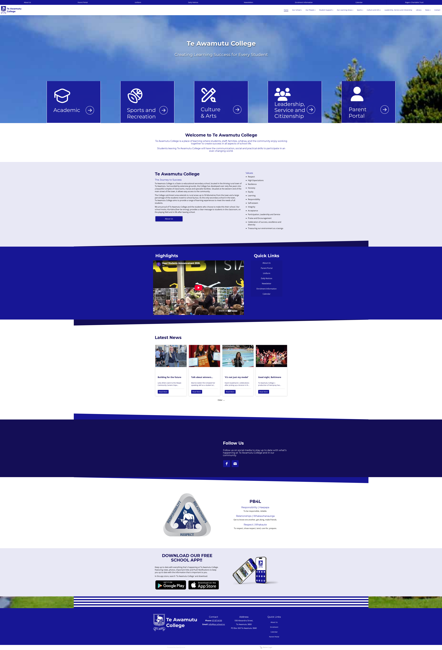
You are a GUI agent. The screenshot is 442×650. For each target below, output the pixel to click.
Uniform (138, 2)
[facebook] (226, 463)
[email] (235, 463)
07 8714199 (217, 620)
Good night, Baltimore (269, 377)
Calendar (359, 2)
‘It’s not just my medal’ (236, 377)
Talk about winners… (202, 377)
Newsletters (248, 2)
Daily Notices (193, 2)
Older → (221, 400)
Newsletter (266, 283)
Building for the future (169, 377)
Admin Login (267, 647)
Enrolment (274, 627)
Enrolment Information (304, 2)
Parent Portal (83, 2)
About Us (169, 219)
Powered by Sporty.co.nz (176, 647)
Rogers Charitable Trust (414, 2)
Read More (163, 392)
